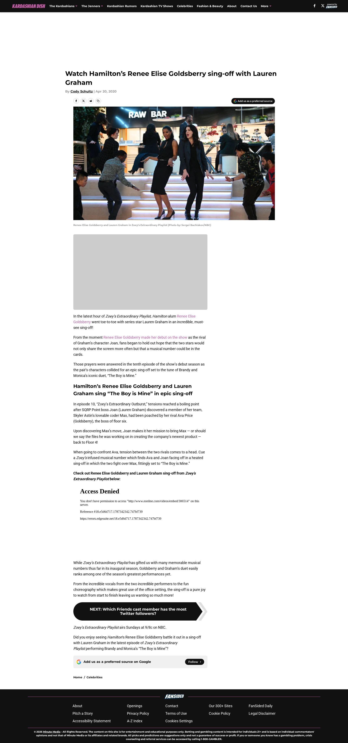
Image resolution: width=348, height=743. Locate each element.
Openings (134, 706)
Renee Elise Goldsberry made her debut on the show (145, 337)
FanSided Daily (261, 706)
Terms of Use (176, 713)
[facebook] (314, 5)
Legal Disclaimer (262, 713)
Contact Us (249, 6)
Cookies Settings (179, 721)
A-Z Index (134, 721)
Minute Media (51, 731)
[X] (322, 5)
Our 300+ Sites (220, 706)
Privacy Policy (138, 713)
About (231, 6)
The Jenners (90, 6)
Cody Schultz (81, 91)
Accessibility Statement (92, 721)
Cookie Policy (219, 713)
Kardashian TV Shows (157, 6)
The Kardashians (61, 6)
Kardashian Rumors (122, 6)
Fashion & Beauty (210, 6)
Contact (171, 706)
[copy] (98, 101)
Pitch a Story (83, 713)
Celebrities (185, 6)
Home (77, 677)
